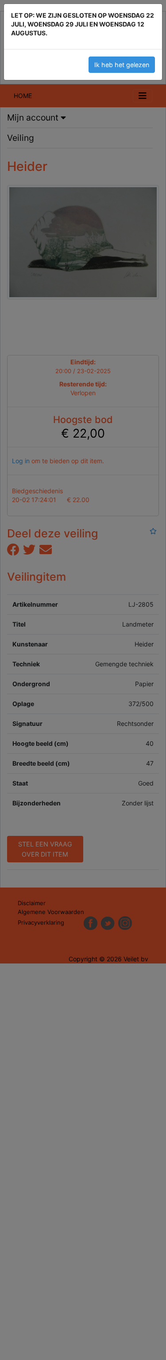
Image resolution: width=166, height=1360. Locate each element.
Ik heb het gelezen (121, 64)
